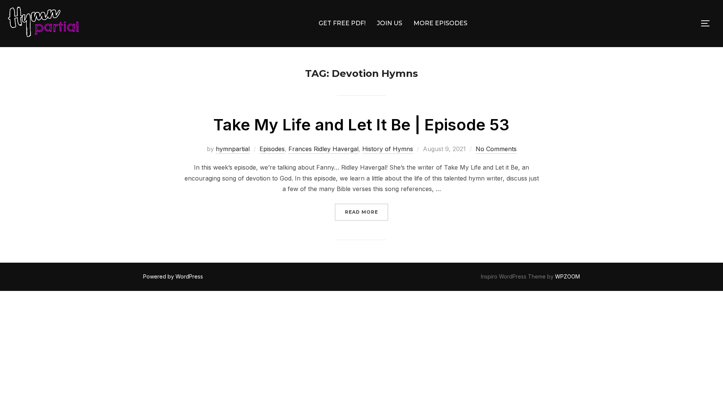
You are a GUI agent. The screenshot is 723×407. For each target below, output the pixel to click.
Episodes (272, 149)
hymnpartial (233, 149)
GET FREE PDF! (342, 23)
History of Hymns (387, 149)
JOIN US (389, 23)
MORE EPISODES (440, 23)
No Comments (496, 149)
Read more (366, 212)
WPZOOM (567, 276)
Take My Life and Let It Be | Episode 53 (361, 124)
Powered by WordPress (173, 276)
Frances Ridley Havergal (323, 149)
